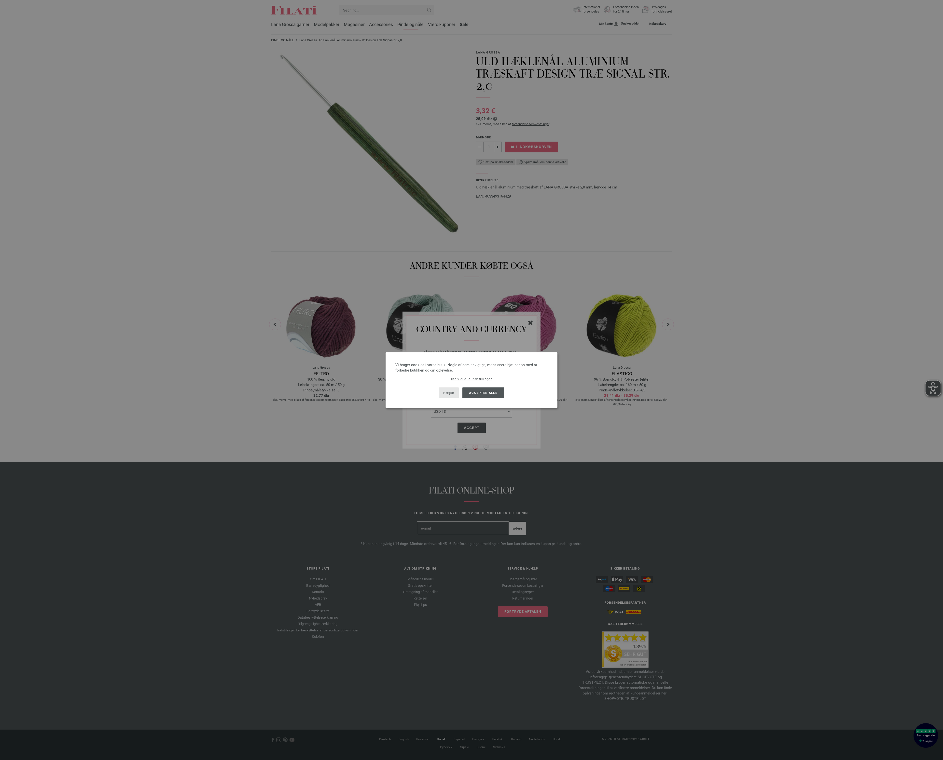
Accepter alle (483, 393)
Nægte (448, 393)
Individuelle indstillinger (471, 379)
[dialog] (471, 380)
